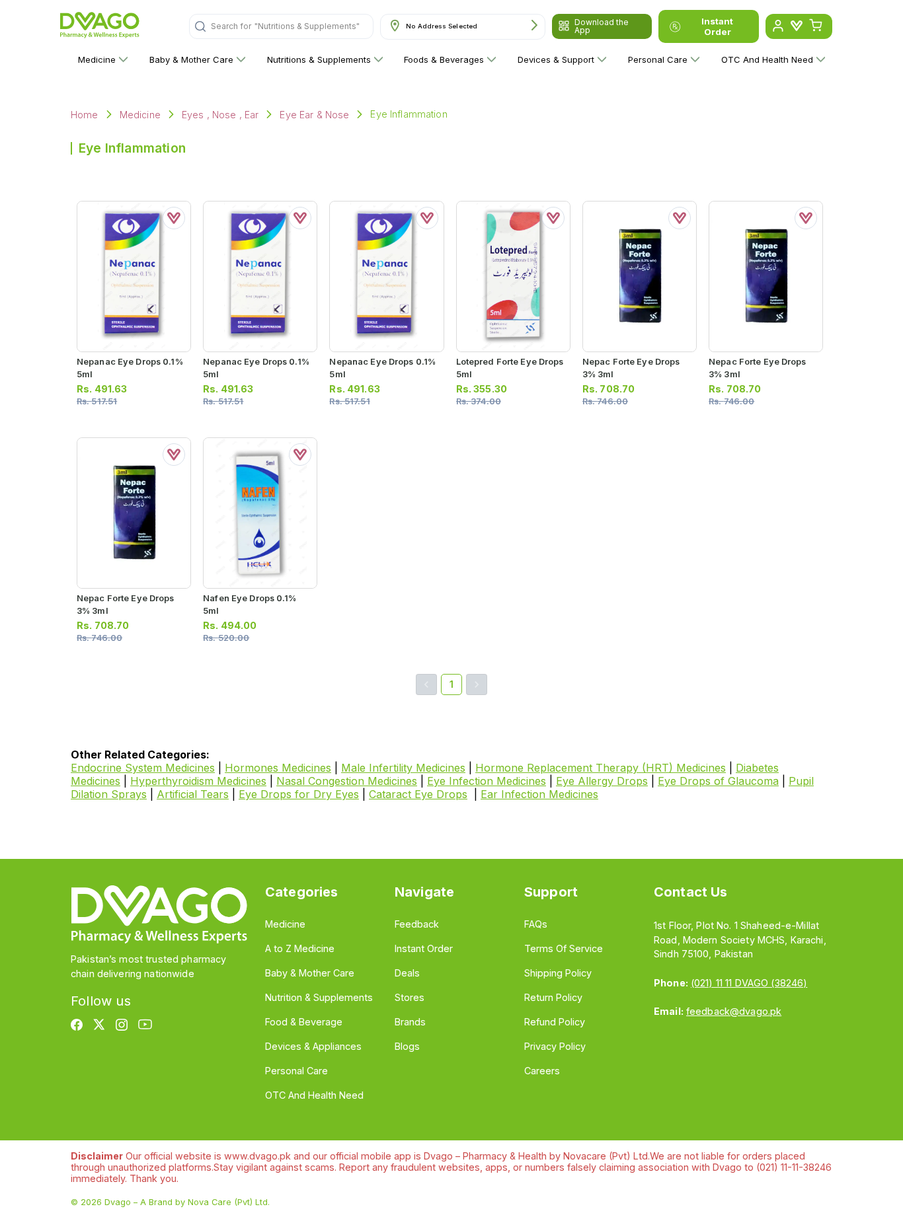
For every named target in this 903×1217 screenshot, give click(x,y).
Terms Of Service (563, 948)
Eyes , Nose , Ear (220, 114)
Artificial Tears (193, 794)
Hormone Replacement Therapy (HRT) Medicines (600, 767)
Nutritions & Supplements (319, 59)
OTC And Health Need (767, 59)
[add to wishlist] (174, 218)
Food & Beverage (303, 1021)
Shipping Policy (558, 972)
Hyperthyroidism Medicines (198, 781)
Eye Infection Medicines (486, 781)
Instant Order (717, 26)
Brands (410, 1021)
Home (84, 114)
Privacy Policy (555, 1046)
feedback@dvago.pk (733, 1011)
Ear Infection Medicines (539, 794)
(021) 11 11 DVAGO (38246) (749, 982)
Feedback (417, 924)
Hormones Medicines (278, 767)
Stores (409, 997)
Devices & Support (556, 59)
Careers (542, 1070)
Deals (407, 972)
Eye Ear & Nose (314, 114)
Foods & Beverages (444, 59)
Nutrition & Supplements (319, 997)
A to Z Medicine (299, 948)
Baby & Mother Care (191, 59)
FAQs (535, 924)
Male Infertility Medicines (403, 767)
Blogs (407, 1046)
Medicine (97, 59)
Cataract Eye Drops (418, 794)
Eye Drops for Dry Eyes (299, 794)
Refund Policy (554, 1021)
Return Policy (553, 997)
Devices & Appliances (313, 1046)
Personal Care (657, 59)
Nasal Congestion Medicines (346, 781)
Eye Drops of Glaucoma (718, 781)
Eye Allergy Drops (602, 781)
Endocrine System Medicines (143, 767)
